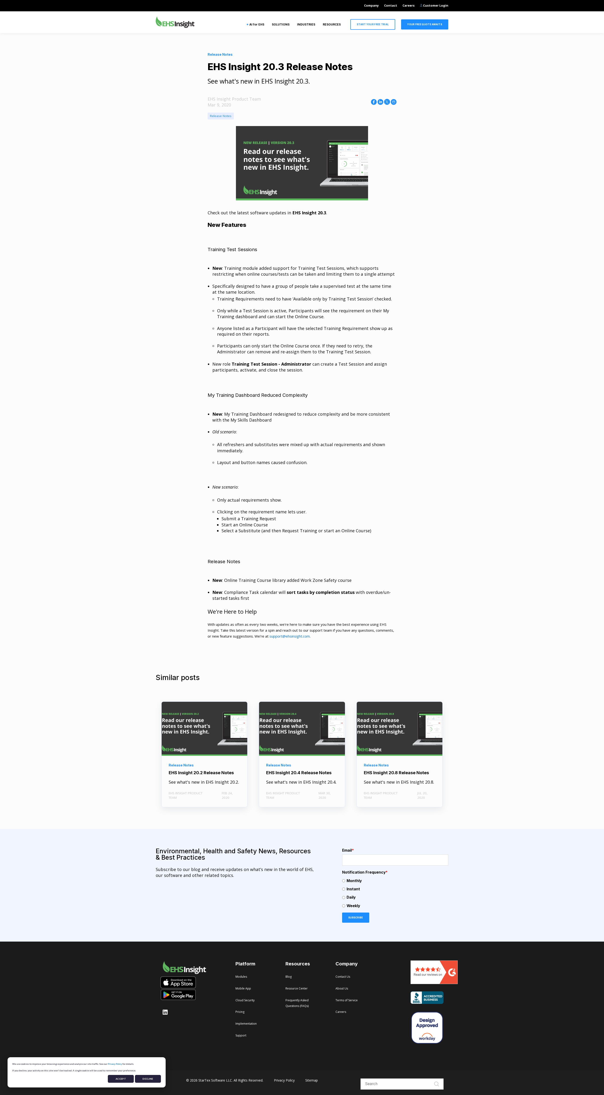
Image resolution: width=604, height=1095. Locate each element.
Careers (409, 5)
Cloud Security (245, 1000)
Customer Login (435, 5)
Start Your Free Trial (373, 24)
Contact (390, 5)
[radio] (395, 881)
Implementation (246, 1024)
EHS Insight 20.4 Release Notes (298, 772)
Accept (121, 1078)
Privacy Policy (115, 1063)
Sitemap (311, 1080)
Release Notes (220, 116)
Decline (148, 1078)
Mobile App (243, 988)
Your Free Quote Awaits (424, 24)
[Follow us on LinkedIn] (165, 1012)
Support (240, 1035)
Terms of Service (347, 1000)
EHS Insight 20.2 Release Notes (201, 772)
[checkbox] (395, 893)
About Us (342, 988)
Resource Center (296, 988)
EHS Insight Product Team (234, 99)
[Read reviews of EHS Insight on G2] (434, 982)
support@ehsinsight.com (289, 636)
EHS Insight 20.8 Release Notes (396, 772)
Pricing (239, 1012)
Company (371, 5)
